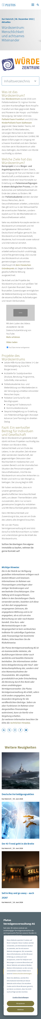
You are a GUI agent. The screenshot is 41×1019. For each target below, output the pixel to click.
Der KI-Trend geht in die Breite (18, 843)
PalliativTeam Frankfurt (13, 119)
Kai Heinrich (8, 19)
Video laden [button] (11, 342)
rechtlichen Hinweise (20, 722)
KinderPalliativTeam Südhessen (17, 122)
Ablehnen (20, 1010)
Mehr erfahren (13, 337)
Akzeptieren (20, 1003)
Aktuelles (6, 22)
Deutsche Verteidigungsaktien (18, 794)
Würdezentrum (13, 98)
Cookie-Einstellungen (21, 997)
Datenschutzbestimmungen (22, 974)
